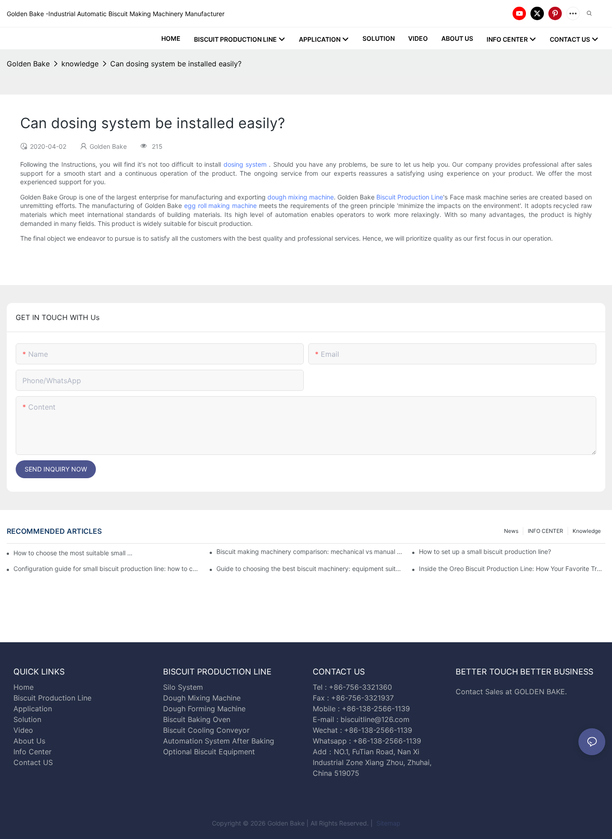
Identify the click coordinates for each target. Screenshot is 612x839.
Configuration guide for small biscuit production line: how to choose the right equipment (106, 568)
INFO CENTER (545, 531)
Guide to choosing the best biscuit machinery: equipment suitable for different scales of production (309, 568)
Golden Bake (28, 63)
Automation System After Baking (218, 740)
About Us (29, 740)
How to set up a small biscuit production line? (485, 551)
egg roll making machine (220, 205)
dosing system (245, 164)
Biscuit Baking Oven (196, 719)
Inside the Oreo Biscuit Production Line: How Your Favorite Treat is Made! (512, 568)
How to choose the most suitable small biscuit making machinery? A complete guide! (73, 553)
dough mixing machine (300, 197)
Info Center (32, 751)
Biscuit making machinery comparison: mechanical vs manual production (309, 551)
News (511, 531)
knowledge (80, 63)
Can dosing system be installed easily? (175, 63)
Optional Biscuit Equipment (209, 751)
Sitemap (388, 823)
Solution (27, 719)
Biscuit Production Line (409, 197)
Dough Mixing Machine (202, 697)
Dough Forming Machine (204, 708)
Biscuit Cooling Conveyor (206, 730)
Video (23, 730)
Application (32, 708)
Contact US (34, 762)
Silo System (183, 687)
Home (23, 687)
